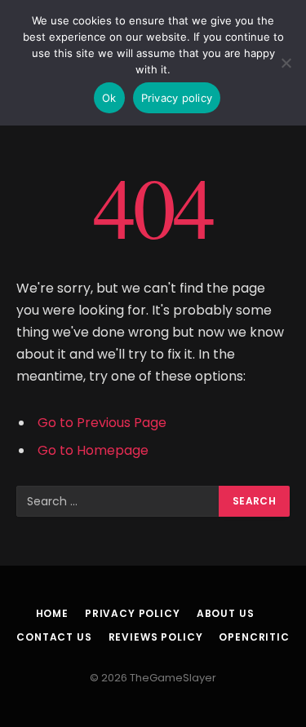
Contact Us (53, 637)
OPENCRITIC (254, 637)
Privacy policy (177, 97)
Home (52, 613)
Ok (109, 97)
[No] (285, 63)
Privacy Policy (132, 613)
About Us (226, 613)
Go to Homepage (93, 450)
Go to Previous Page (102, 422)
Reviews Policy (156, 637)
